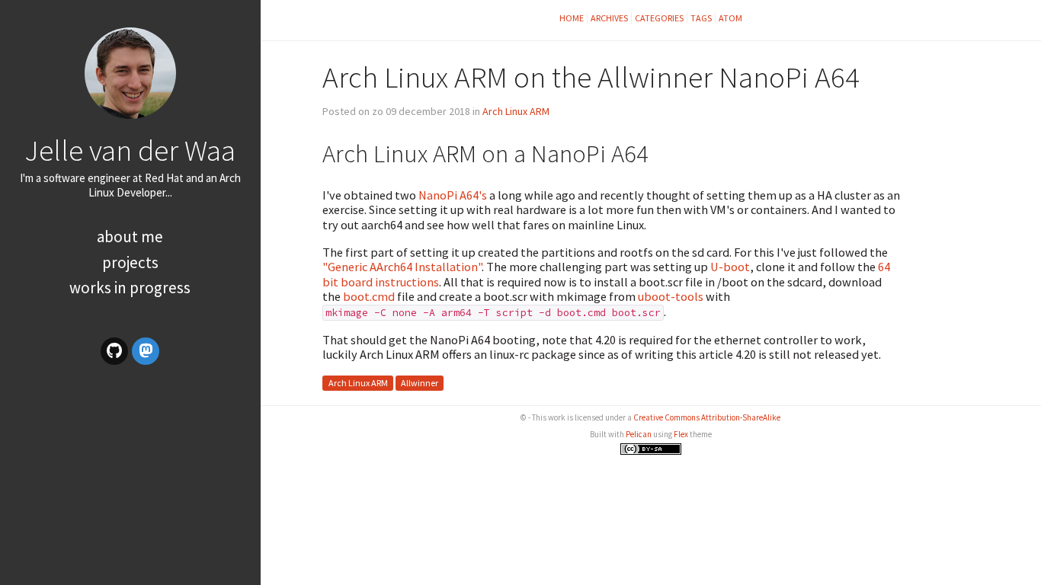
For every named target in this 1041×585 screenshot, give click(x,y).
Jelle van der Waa (129, 150)
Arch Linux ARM (515, 111)
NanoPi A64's (452, 195)
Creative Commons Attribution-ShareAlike (706, 417)
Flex (681, 434)
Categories (659, 18)
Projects (130, 262)
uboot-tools (670, 296)
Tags (701, 18)
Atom (730, 18)
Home (571, 18)
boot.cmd (369, 296)
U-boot (730, 266)
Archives (609, 18)
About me (130, 236)
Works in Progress (130, 287)
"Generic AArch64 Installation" (402, 266)
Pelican (639, 434)
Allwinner (419, 382)
